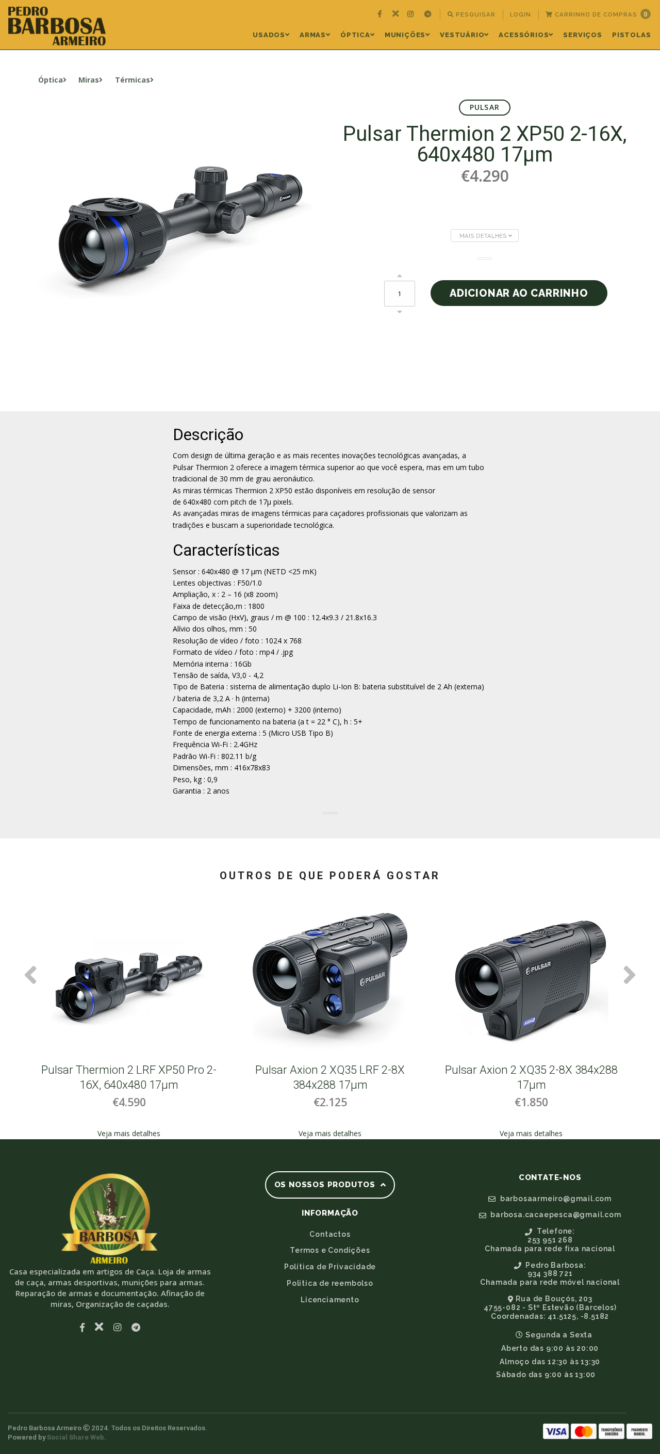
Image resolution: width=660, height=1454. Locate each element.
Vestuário (462, 35)
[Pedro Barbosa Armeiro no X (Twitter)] (395, 14)
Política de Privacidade (330, 1267)
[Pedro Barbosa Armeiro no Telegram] (429, 14)
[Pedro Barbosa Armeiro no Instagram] (411, 14)
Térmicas (132, 80)
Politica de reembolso (330, 1283)
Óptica (355, 35)
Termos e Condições (330, 1250)
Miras (88, 80)
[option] (128, 1021)
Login (520, 14)
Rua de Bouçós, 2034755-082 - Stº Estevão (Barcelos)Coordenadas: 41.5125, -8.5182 (550, 1307)
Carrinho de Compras (600, 14)
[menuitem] (381, 14)
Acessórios (524, 35)
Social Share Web (75, 1437)
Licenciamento (330, 1300)
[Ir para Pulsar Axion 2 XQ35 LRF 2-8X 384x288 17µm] (330, 981)
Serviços (582, 35)
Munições (405, 35)
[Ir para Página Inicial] (57, 26)
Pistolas (631, 35)
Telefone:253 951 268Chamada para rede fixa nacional (550, 1240)
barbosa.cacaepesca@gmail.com (554, 1214)
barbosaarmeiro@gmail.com (555, 1198)
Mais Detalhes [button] (483, 235)
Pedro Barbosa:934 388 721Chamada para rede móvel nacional (550, 1274)
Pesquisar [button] (475, 14)
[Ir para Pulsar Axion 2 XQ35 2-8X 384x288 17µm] (531, 981)
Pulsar (485, 107)
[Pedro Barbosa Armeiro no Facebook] (381, 14)
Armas (313, 35)
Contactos (329, 1234)
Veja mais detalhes (128, 1133)
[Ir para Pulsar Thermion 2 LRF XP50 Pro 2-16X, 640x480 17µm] (129, 981)
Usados (269, 35)
